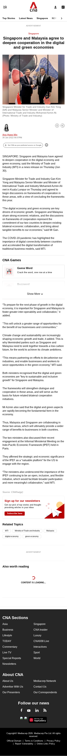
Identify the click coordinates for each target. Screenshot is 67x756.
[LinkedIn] (37, 711)
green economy (32, 536)
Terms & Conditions (34, 741)
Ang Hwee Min (9, 134)
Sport (37, 652)
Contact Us (40, 686)
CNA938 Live (41, 641)
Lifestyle (7, 635)
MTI (6, 531)
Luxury (37, 635)
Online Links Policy (46, 743)
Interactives (40, 646)
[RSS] (45, 710)
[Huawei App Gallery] (38, 720)
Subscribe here (14, 513)
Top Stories (8, 18)
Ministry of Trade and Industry (27, 531)
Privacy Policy (53, 741)
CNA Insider (40, 629)
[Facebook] (21, 710)
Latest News (26, 18)
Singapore (42, 18)
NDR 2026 (57, 18)
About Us (7, 681)
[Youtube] (28, 710)
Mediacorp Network (45, 681)
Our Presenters (11, 692)
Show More (33, 293)
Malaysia (50, 531)
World (37, 658)
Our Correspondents (45, 692)
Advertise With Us (12, 686)
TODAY (6, 641)
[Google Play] (21, 719)
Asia (5, 624)
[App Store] (25, 719)
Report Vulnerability (24, 743)
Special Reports (11, 658)
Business (7, 629)
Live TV (6, 652)
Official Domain (14, 741)
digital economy (12, 536)
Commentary (9, 646)
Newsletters (9, 663)
